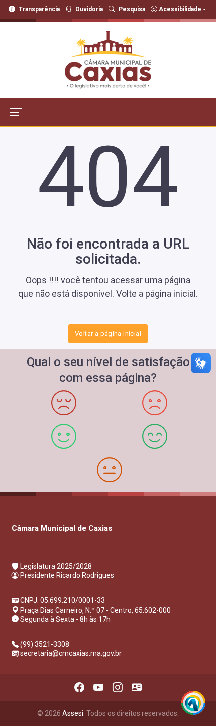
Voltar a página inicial (108, 333)
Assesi (72, 713)
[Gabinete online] (137, 687)
